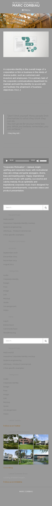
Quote (6, 302)
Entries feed (8, 325)
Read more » (11, 97)
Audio (5, 275)
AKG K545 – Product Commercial (17, 231)
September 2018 (10, 253)
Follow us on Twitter (11, 426)
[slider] (43, 160)
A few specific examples (13, 235)
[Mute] (37, 161)
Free (5, 287)
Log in (5, 321)
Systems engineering (17, 112)
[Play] (6, 161)
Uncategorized (9, 306)
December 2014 (10, 257)
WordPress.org (9, 333)
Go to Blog (8, 467)
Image (6, 291)
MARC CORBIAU (26, 491)
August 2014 (8, 264)
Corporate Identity (11, 279)
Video (5, 310)
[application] (26, 161)
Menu (27, 10)
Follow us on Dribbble (12, 482)
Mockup (6, 299)
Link (5, 295)
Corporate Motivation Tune (21, 156)
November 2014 (10, 260)
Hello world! (8, 219)
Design (6, 283)
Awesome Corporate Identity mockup (19, 223)
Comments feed (10, 329)
